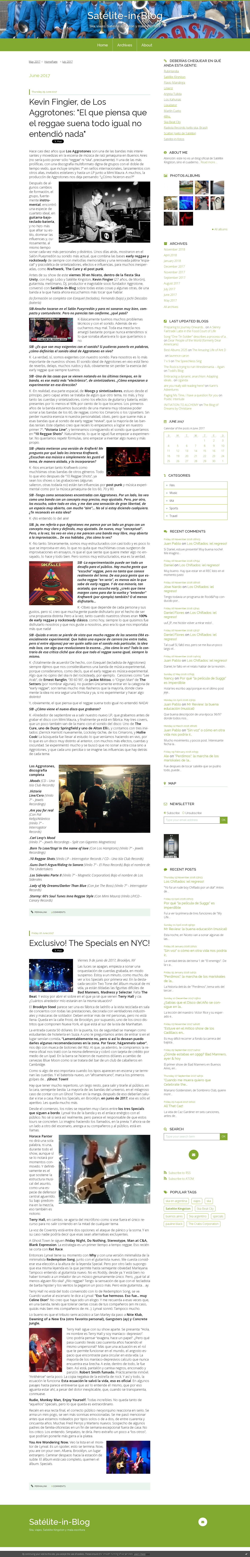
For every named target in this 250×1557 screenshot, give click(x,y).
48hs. (167, 116)
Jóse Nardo (173, 587)
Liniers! (168, 88)
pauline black (174, 1224)
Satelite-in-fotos (174, 139)
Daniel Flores (174, 613)
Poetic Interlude (174, 399)
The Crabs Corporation (204, 1224)
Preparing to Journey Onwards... (184, 327)
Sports (173, 508)
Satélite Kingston (174, 77)
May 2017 (34, 61)
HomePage (50, 61)
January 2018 (172, 261)
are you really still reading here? (184, 386)
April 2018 (170, 255)
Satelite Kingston (178, 1209)
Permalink (40, 912)
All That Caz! (173, 1106)
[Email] (194, 1155)
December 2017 (174, 266)
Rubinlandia (171, 71)
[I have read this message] (246, 1553)
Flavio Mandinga (174, 83)
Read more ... (209, 162)
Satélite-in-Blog (125, 15)
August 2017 (172, 283)
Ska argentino (198, 1216)
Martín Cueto (172, 111)
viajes (196, 1201)
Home (102, 45)
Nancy (169, 678)
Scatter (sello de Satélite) (180, 133)
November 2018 (174, 249)
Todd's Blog (175, 371)
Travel (173, 516)
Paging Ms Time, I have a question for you (191, 395)
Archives (124, 45)
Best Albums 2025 (175, 350)
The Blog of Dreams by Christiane (191, 407)
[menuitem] (103, 44)
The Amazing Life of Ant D (209, 350)
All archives (171, 307)
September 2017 (174, 278)
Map (172, 783)
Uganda (183, 380)
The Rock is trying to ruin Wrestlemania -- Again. (194, 367)
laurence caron (179, 356)
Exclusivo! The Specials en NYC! (89, 943)
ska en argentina (176, 1201)
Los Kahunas (172, 99)
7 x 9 (167, 361)
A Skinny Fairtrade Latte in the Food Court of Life (192, 329)
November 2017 (174, 272)
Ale (166, 756)
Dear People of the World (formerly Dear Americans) (192, 342)
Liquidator (170, 105)
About (146, 45)
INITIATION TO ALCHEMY (181, 405)
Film (172, 485)
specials (218, 1216)
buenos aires (174, 1216)
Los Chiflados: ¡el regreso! (207, 543)
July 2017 (67, 61)
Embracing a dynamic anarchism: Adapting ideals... (191, 378)
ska (171, 500)
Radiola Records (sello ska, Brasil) (186, 128)
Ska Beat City (172, 122)
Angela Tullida (173, 94)
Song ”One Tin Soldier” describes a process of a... (195, 337)
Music (173, 493)
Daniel (168, 565)
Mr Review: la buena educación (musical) (195, 929)
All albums (220, 229)
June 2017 (170, 295)
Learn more (139, 1554)
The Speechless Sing (188, 361)
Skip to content (11, 3)
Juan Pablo (172, 543)
